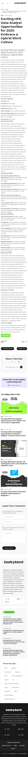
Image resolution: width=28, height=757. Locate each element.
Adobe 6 (17, 672)
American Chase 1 (9, 695)
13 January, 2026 (7, 648)
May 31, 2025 (8, 489)
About (13, 748)
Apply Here (5, 335)
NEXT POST (22, 348)
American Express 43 (10, 699)
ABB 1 (6, 668)
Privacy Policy (6, 745)
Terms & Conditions (13, 742)
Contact (22, 745)
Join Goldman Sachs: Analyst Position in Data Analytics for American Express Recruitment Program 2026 (13, 621)
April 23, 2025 (8, 416)
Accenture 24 (8, 672)
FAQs (15, 745)
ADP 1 (6, 676)
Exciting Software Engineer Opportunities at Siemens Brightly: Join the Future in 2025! (13, 434)
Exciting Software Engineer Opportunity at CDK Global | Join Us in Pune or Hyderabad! (13, 421)
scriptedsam (24, 753)
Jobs (5, 399)
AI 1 (13, 679)
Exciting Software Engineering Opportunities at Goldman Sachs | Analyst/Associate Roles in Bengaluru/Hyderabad (14, 653)
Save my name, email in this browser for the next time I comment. (13, 528)
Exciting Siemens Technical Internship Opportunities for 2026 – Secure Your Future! (13, 642)
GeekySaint (13, 753)
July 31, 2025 (8, 429)
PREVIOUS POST (8, 348)
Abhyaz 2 (14, 668)
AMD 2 (16, 691)
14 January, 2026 (7, 617)
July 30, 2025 (8, 15)
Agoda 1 (7, 679)
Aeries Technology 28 (17, 676)
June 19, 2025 (8, 459)
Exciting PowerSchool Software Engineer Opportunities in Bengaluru (13, 493)
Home (2, 9)
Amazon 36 (7, 691)
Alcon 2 (6, 687)
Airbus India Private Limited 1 (12, 683)
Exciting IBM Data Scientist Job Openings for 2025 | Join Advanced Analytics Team (14, 464)
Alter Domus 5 (15, 687)
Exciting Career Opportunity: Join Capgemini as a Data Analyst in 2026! (13, 632)
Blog (7, 9)
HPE (26, 341)
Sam (2, 15)
